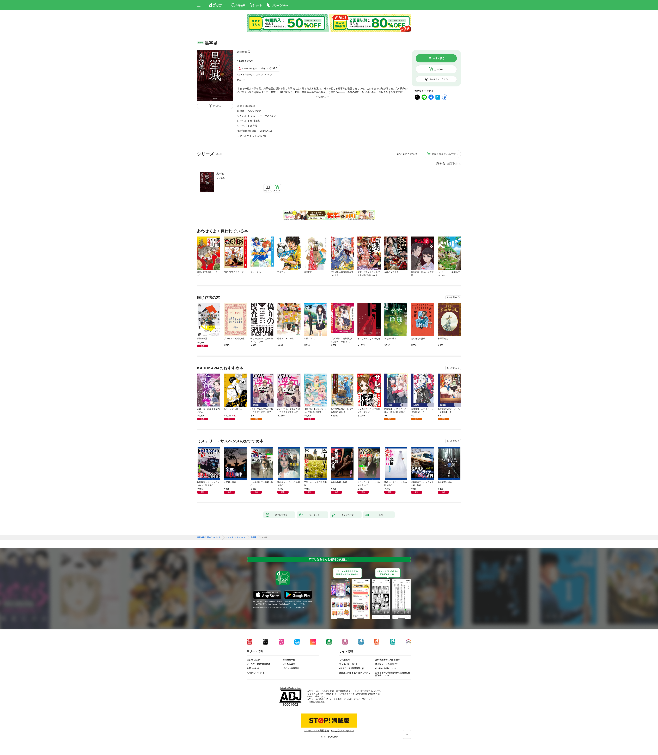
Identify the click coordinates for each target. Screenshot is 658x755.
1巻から (440, 163)
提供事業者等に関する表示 (387, 659)
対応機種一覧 (289, 659)
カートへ (439, 69)
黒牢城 (220, 173)
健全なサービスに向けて (386, 664)
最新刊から (454, 163)
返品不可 (241, 80)
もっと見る (452, 297)
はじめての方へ (254, 659)
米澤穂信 (242, 51)
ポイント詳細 (268, 68)
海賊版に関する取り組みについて (354, 672)
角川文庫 (255, 120)
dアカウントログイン (256, 672)
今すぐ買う (439, 58)
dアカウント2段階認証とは (351, 668)
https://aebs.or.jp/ (317, 702)
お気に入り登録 (408, 154)
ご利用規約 (344, 659)
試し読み (217, 105)
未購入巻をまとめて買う (445, 154)
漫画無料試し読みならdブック (208, 537)
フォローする (249, 52)
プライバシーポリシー (349, 664)
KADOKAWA (254, 110)
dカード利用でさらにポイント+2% (253, 74)
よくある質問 (289, 664)
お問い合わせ (253, 668)
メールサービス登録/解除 (258, 664)
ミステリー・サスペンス (263, 115)
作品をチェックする (438, 79)
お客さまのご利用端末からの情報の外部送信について (392, 674)
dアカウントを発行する (316, 730)
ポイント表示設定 (291, 668)
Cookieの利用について (386, 668)
